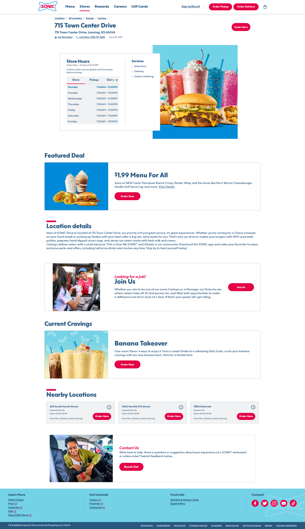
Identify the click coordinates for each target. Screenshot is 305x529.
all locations (75, 18)
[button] (47, 6)
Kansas (90, 18)
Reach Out (131, 467)
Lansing (102, 18)
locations (60, 18)
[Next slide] (113, 80)
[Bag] (265, 7)
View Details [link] (167, 187)
